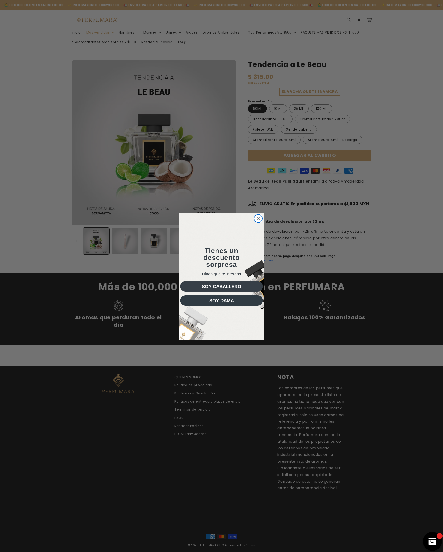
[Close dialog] (258, 218)
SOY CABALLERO (221, 286)
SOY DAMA (221, 300)
